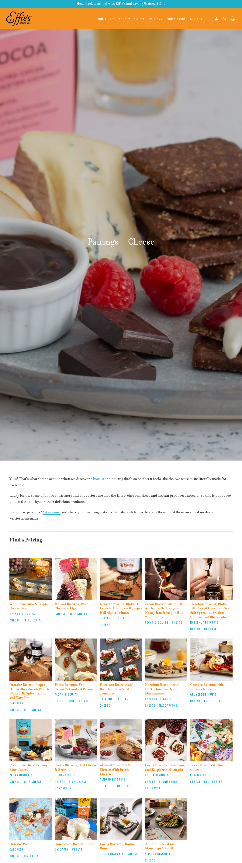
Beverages (31, 856)
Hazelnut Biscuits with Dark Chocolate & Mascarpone (162, 689)
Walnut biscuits (22, 614)
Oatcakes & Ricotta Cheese (75, 844)
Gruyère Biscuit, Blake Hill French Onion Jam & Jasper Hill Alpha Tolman (121, 608)
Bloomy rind (168, 782)
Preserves (152, 788)
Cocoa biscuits (67, 775)
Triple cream (33, 620)
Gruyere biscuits (113, 618)
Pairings (103, 242)
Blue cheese (78, 614)
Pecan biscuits (156, 622)
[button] (106, 18)
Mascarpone (168, 705)
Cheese (14, 620)
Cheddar (210, 629)
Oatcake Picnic (20, 844)
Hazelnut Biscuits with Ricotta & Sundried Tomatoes (117, 689)
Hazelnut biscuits (204, 622)
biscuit (98, 479)
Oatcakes (16, 703)
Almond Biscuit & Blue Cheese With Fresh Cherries (117, 770)
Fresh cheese (214, 701)
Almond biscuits (113, 779)
